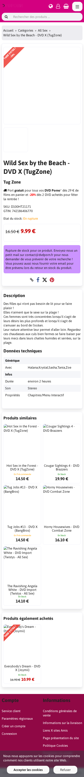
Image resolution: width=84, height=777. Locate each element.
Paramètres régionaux (17, 718)
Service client (11, 711)
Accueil (8, 30)
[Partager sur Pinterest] (52, 280)
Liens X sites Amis (55, 730)
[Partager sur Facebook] (37, 280)
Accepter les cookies (28, 770)
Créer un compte (13, 726)
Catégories (25, 30)
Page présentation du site (61, 738)
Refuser (65, 770)
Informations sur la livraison (62, 723)
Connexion (9, 733)
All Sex (42, 30)
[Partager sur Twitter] (44, 280)
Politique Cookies (55, 745)
